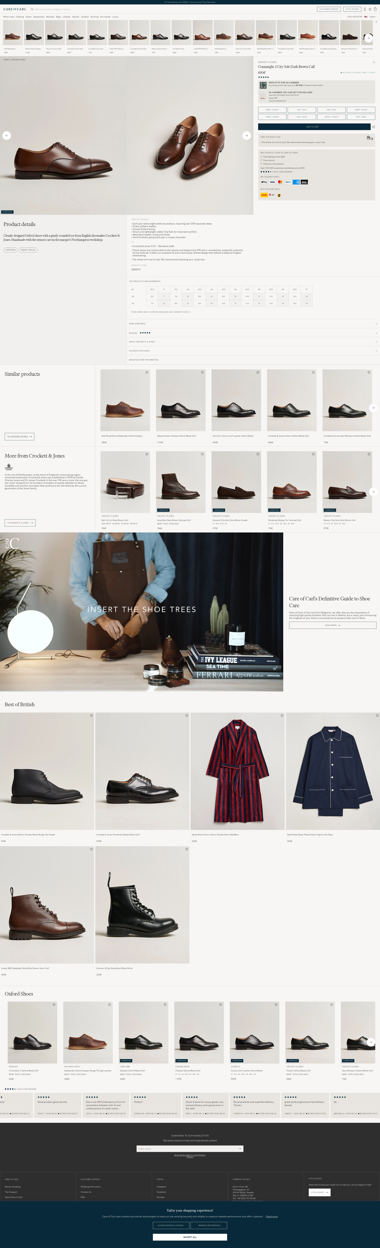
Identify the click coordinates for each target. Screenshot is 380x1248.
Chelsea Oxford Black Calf (187, 1070)
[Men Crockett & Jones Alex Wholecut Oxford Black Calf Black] (97, 32)
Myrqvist (13, 1066)
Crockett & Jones (267, 62)
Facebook (161, 1192)
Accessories (38, 16)
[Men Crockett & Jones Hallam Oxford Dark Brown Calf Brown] (139, 32)
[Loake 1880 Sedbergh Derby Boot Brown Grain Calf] (47, 965)
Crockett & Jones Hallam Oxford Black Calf (75, 49)
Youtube (160, 1197)
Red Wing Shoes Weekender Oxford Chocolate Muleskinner (223, 49)
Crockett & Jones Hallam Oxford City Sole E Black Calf (286, 49)
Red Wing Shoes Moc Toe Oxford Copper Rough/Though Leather (265, 49)
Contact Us (86, 1192)
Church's (235, 1066)
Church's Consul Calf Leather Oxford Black (53, 49)
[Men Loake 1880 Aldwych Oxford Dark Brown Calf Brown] (118, 32)
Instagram (161, 1186)
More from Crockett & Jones (35, 456)
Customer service (329, 9)
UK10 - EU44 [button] (302, 117)
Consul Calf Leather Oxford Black (247, 1070)
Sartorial (10, 250)
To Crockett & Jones (18, 523)
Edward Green (182, 1066)
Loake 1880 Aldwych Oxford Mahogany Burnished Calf (201, 49)
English (372, 17)
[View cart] (375, 9)
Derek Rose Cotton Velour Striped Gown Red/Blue (215, 834)
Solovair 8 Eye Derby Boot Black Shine (114, 968)
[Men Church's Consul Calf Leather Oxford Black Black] (55, 32)
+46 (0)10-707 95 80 (246, 1198)
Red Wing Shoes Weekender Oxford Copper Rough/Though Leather (12, 49)
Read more (331, 625)
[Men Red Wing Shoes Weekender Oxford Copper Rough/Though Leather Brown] (13, 32)
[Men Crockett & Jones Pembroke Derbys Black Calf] (142, 771)
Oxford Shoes (18, 60)
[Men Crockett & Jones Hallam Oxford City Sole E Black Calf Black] (287, 32)
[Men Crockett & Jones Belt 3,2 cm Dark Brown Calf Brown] (125, 482)
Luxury (115, 16)
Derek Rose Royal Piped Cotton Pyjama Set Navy (310, 834)
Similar (22, 374)
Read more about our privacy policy (190, 1156)
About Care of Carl (14, 1197)
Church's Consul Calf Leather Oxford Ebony (243, 49)
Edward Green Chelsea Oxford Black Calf (33, 49)
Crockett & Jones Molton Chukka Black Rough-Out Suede (28, 834)
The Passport (11, 1192)
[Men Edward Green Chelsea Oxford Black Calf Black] (34, 32)
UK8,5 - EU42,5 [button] (361, 110)
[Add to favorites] (146, 372)
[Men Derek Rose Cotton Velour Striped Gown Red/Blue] (238, 771)
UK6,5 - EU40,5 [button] (272, 110)
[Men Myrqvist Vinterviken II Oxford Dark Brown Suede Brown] (350, 32)
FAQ (83, 1197)
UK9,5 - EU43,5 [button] (272, 117)
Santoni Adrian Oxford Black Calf (159, 49)
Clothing (20, 16)
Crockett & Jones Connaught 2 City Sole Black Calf (180, 49)
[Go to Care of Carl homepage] (15, 9)
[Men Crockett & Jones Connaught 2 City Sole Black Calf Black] (181, 32)
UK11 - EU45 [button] (361, 117)
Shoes (28, 16)
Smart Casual (28, 250)
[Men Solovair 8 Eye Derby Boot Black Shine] (142, 905)
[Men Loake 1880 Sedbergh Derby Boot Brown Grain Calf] (47, 905)
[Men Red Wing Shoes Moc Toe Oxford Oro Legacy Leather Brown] (308, 32)
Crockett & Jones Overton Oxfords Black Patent (328, 49)
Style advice (352, 9)
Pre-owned (105, 16)
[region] (190, 1105)
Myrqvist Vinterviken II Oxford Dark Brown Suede (349, 49)
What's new (8, 16)
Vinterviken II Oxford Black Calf (23, 1070)
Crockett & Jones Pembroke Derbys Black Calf (118, 834)
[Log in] (365, 9)
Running (94, 16)
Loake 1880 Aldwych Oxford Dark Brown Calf (118, 49)
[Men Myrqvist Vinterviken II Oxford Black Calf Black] (32, 1032)
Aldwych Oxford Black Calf (132, 1070)
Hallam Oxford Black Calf (298, 1070)
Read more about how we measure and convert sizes (159, 312)
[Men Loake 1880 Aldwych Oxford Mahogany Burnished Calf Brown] (203, 32)
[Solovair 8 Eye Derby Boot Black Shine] (142, 965)
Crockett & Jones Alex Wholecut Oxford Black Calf (96, 49)
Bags (58, 16)
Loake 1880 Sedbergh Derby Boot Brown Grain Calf (25, 968)
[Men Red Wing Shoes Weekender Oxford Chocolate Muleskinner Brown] (224, 32)
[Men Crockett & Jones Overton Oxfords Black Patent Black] (329, 32)
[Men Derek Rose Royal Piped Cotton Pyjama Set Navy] (333, 771)
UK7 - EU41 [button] (302, 110)
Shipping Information (91, 1186)
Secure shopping (12, 1186)
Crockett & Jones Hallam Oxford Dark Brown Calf (139, 49)
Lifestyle (66, 16)
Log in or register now (277, 101)
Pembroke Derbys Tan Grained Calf (284, 520)
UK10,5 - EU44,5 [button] (331, 117)
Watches (50, 16)
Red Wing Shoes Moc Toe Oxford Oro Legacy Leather (308, 49)
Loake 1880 (125, 1066)
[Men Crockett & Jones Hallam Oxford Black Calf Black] (76, 32)
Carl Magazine (355, 17)
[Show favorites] (370, 9)
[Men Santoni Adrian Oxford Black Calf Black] (160, 32)
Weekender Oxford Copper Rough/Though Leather (87, 1070)
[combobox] (372, 16)
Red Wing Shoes (72, 1066)
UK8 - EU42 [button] (331, 110)
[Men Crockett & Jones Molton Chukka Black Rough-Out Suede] (47, 771)
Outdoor (85, 16)
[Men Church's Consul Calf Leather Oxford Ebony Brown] (245, 32)
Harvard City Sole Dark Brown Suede (230, 520)
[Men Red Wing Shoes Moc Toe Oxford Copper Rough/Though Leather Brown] (266, 32)
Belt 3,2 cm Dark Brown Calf (115, 520)
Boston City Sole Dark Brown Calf (340, 520)
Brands (75, 16)
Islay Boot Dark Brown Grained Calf (174, 520)
